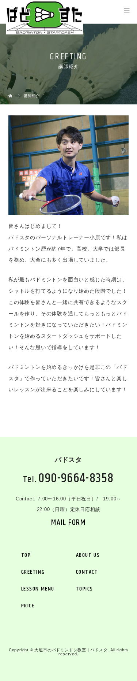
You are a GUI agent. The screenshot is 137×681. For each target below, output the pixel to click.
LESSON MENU (38, 588)
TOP (26, 555)
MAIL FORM (68, 523)
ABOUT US (88, 555)
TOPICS (85, 588)
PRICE (28, 605)
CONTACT (87, 572)
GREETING (33, 572)
